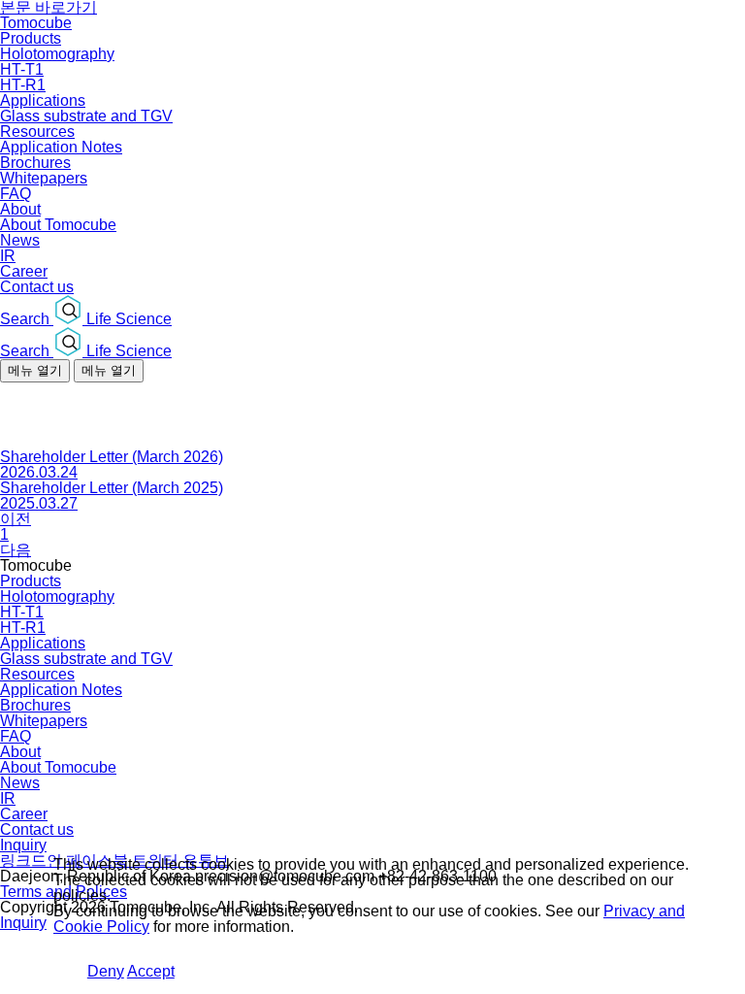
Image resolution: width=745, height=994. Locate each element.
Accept (151, 971)
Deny (105, 971)
